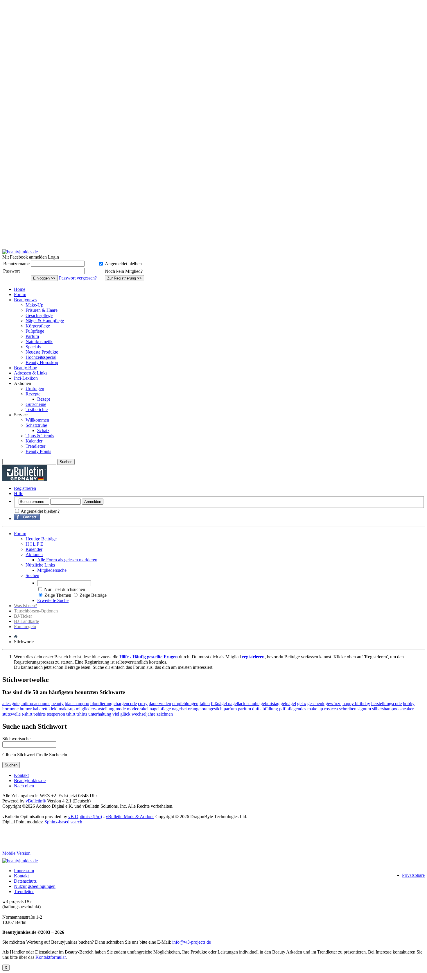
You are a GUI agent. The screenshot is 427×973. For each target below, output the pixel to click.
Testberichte (37, 409)
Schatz (43, 430)
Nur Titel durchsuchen (64, 589)
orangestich (212, 708)
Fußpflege (35, 331)
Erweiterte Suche (53, 600)
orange (194, 708)
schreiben (347, 708)
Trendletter (35, 446)
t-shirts (39, 714)
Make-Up (34, 304)
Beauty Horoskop (42, 362)
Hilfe (18, 493)
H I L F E (34, 544)
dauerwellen (160, 703)
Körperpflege (38, 325)
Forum (20, 294)
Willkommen (37, 419)
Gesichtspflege (39, 315)
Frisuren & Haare (42, 310)
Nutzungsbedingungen (34, 886)
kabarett (40, 708)
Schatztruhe (36, 425)
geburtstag (270, 703)
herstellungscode (386, 703)
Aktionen (34, 554)
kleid (53, 708)
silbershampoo (385, 708)
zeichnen (165, 714)
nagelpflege (160, 708)
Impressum (24, 870)
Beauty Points (38, 451)
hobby (409, 703)
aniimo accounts (35, 703)
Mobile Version (16, 853)
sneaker (407, 708)
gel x (301, 703)
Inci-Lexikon (26, 378)
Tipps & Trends (40, 435)
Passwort (11, 270)
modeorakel (137, 708)
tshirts (81, 714)
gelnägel (288, 703)
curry (143, 703)
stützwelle (11, 714)
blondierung (101, 703)
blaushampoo (77, 703)
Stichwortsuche (16, 738)
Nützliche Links (40, 564)
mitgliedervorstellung (95, 708)
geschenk (315, 703)
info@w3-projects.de (191, 942)
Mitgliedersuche (52, 570)
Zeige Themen (57, 595)
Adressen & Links (30, 372)
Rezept (43, 399)
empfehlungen (185, 703)
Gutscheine (36, 404)
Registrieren (25, 488)
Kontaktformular (50, 957)
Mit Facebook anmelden (24, 257)
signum (364, 708)
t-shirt (27, 714)
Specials (33, 346)
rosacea (331, 708)
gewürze (333, 703)
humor (26, 708)
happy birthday (356, 703)
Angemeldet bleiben (123, 263)
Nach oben (24, 785)
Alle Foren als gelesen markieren (67, 559)
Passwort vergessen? (78, 277)
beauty (57, 703)
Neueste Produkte (42, 352)
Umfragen (35, 388)
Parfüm (32, 336)
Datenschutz (25, 881)
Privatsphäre (413, 875)
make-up (67, 708)
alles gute (10, 703)
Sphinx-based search (63, 821)
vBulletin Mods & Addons (130, 816)
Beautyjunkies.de (30, 780)
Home (19, 289)
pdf (282, 708)
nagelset (179, 708)
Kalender (34, 440)
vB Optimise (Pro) (85, 816)
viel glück (121, 714)
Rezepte (33, 393)
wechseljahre (143, 714)
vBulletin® (36, 800)
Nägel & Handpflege (45, 320)
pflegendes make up (304, 708)
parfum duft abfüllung (258, 708)
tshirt (70, 714)
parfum (230, 708)
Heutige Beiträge (41, 538)
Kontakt (21, 775)
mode (121, 708)
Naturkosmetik (39, 341)
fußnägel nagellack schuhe (235, 703)
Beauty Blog (25, 367)
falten (205, 703)
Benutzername (16, 263)
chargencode (125, 703)
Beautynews (25, 299)
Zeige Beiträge (93, 595)
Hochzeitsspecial (41, 357)
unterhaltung (99, 714)
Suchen (32, 575)
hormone (10, 708)
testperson (56, 714)
